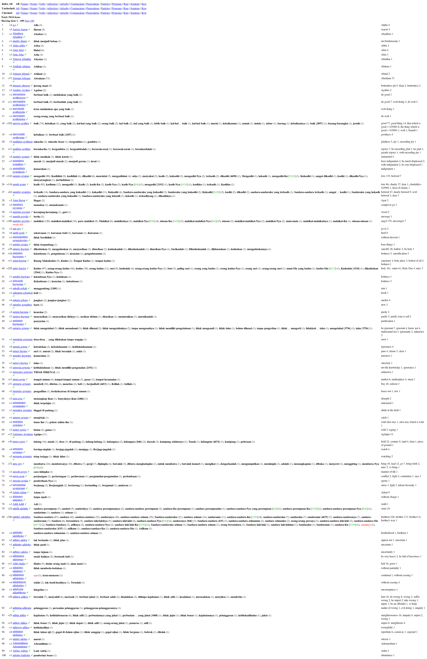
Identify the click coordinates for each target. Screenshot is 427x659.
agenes (20, 244)
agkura (20, 300)
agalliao (21, 149)
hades (19, 563)
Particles (105, 4)
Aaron (20, 29)
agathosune (19, 136)
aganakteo (18, 162)
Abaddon (18, 35)
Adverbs (64, 4)
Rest (144, 4)
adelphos (22, 516)
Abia (18, 54)
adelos (20, 540)
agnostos (23, 372)
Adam (19, 492)
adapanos (18, 498)
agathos (21, 123)
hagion (19, 260)
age (17, 228)
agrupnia (22, 456)
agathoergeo (19, 96)
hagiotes (21, 276)
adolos (20, 639)
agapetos (22, 192)
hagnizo (21, 316)
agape (19, 184)
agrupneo (18, 450)
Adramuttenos (20, 645)
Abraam (21, 78)
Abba (19, 45)
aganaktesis (19, 170)
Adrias (20, 650)
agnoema (23, 339)
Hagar (19, 200)
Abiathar (22, 59)
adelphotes (18, 534)
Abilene (21, 66)
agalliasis (23, 141)
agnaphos (22, 304)
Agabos (21, 90)
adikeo (20, 596)
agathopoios (19, 117)
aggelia (20, 216)
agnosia (21, 367)
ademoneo (18, 557)
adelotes (22, 544)
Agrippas (23, 434)
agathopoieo (19, 103)
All (17, 8)
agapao (21, 176)
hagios (19, 268)
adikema (22, 607)
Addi (18, 504)
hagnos (20, 351)
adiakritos (18, 569)
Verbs (42, 4)
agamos (21, 156)
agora (19, 379)
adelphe (20, 508)
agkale (20, 288)
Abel (18, 50)
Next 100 (29, 20)
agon (18, 476)
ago (17, 463)
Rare (126, 4)
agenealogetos (20, 238)
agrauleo (22, 410)
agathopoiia (19, 110)
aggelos (21, 221)
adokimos (18, 633)
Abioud (21, 73)
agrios (19, 429)
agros (19, 441)
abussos (21, 85)
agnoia (20, 346)
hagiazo (21, 249)
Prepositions (92, 4)
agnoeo (21, 328)
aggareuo (18, 206)
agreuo (20, 417)
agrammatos (19, 404)
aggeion (21, 212)
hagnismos (18, 322)
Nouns (33, 4)
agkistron (23, 292)
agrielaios (18, 423)
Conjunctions (78, 4)
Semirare (135, 4)
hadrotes (21, 655)
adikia (19, 615)
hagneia (20, 312)
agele (19, 232)
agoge (20, 471)
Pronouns (117, 4)
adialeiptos (18, 576)
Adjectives (52, 4)
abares (20, 41)
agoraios (22, 391)
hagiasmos (18, 255)
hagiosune (18, 282)
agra (17, 398)
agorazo (22, 383)
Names (24, 4)
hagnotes (22, 355)
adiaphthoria (19, 591)
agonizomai (19, 486)
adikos (20, 622)
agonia (20, 480)
